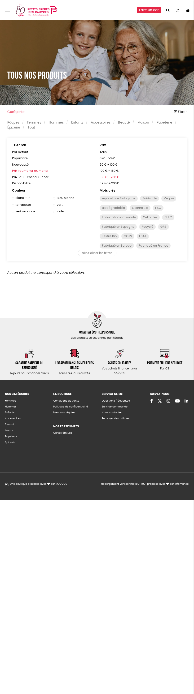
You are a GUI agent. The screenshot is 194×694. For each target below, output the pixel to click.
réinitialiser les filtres (97, 253)
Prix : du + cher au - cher (30, 177)
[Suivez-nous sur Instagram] (168, 401)
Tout (31, 127)
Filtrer (182, 112)
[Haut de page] (184, 675)
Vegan (169, 198)
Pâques (13, 122)
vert (59, 204)
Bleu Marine (65, 198)
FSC (158, 208)
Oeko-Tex (150, 217)
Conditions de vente (66, 400)
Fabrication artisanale (119, 217)
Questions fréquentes (116, 400)
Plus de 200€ (109, 183)
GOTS (128, 236)
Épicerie (13, 127)
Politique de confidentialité (70, 406)
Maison (143, 122)
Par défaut (20, 152)
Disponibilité (21, 183)
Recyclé (147, 226)
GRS (163, 226)
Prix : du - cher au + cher (30, 170)
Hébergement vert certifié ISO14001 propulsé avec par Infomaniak (145, 484)
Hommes (56, 122)
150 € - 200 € (109, 177)
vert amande (25, 211)
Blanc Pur (22, 198)
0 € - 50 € (107, 158)
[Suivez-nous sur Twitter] (160, 401)
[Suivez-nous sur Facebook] (151, 401)
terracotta (23, 204)
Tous (103, 152)
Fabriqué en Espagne (118, 226)
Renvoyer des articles (115, 418)
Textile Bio (109, 236)
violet (61, 211)
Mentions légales (64, 412)
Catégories (16, 112)
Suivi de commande (115, 406)
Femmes (34, 122)
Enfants (77, 122)
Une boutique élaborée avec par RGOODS (38, 484)
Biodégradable (113, 208)
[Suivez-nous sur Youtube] (177, 401)
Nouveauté (20, 164)
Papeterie (164, 122)
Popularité (20, 158)
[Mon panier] (187, 10)
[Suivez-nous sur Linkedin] (186, 401)
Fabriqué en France (153, 245)
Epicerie (10, 442)
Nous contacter (112, 412)
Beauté (124, 122)
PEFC (168, 217)
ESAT (142, 236)
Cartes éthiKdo (62, 433)
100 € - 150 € (109, 170)
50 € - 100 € (109, 164)
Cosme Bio (140, 208)
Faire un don (149, 10)
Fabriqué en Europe (117, 245)
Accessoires (100, 122)
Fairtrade (149, 198)
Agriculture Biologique (118, 198)
